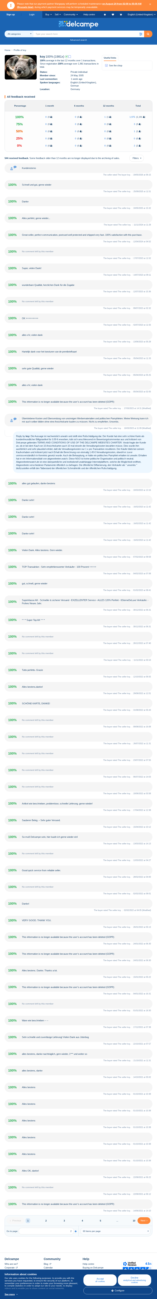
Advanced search (78, 40)
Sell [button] (56, 14)
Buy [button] (47, 14)
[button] (140, 34)
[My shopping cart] (124, 14)
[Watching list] (116, 14)
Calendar (48, 1267)
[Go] (76, 1231)
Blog (46, 1264)
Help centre (88, 1264)
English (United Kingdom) (140, 14)
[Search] (148, 34)
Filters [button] (136, 158)
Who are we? (11, 1264)
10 (134, 1220)
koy (128, 175)
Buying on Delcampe (93, 1267)
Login (31, 14)
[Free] (69, 56)
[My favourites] (108, 14)
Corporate (10, 1267)
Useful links (110, 58)
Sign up (10, 14)
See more (10, 1294)
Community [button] (69, 14)
